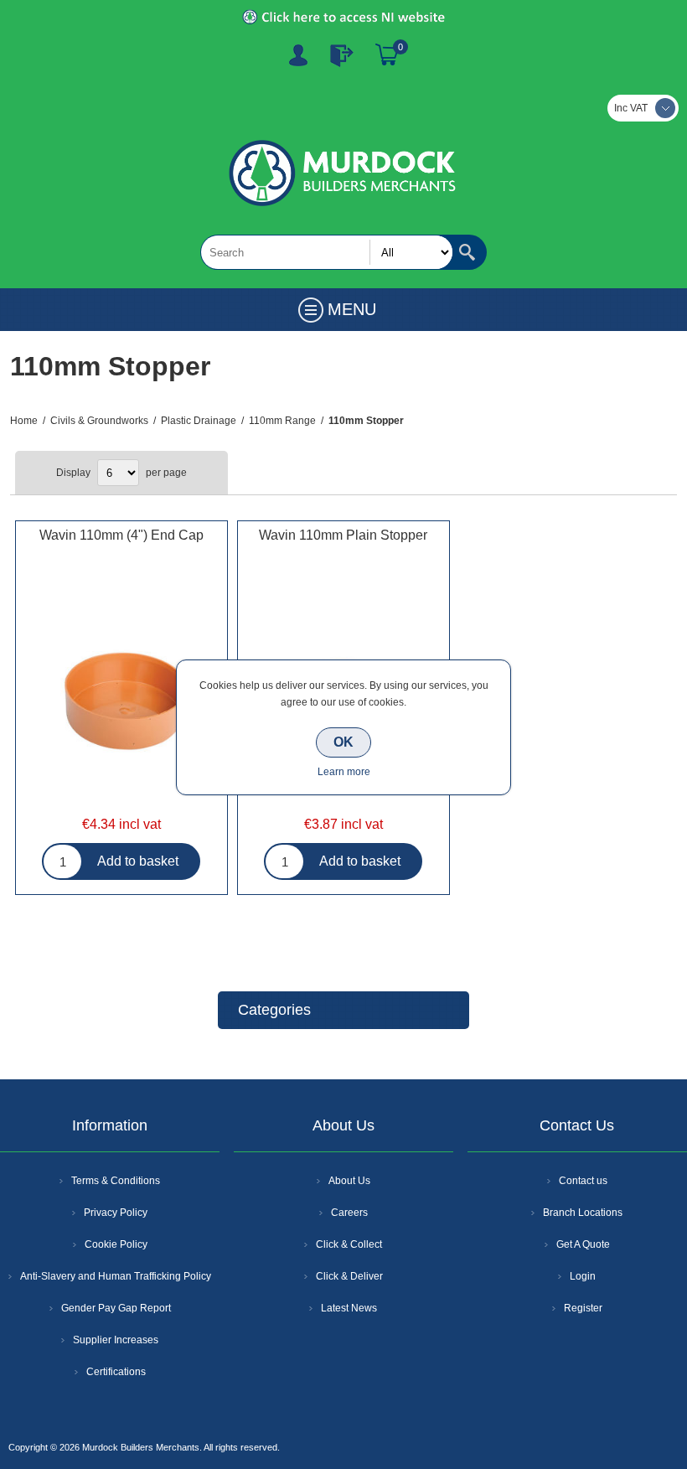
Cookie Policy (116, 1244)
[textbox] (326, 252)
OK (343, 742)
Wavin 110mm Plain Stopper (343, 535)
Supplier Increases (115, 1340)
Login (583, 1276)
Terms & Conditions (115, 1181)
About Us (349, 1181)
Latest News (349, 1308)
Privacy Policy (115, 1212)
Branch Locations (582, 1212)
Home (24, 421)
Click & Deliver (349, 1276)
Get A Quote (583, 1244)
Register (298, 55)
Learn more (344, 772)
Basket (387, 55)
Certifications (116, 1372)
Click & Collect (349, 1244)
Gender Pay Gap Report (116, 1308)
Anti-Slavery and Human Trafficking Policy (115, 1276)
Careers (349, 1212)
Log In (341, 55)
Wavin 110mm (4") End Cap (121, 535)
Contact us (583, 1181)
